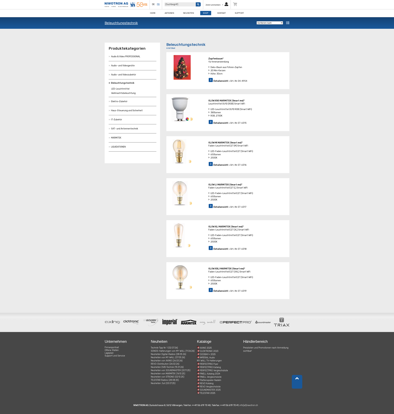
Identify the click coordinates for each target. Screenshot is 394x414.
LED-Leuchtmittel (120, 89)
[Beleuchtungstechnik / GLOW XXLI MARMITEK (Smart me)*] (182, 277)
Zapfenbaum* (215, 58)
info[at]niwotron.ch (248, 405)
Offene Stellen (112, 350)
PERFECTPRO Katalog (210, 367)
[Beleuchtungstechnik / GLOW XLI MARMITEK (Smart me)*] (182, 235)
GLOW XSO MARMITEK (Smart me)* (226, 100)
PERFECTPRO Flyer (209, 364)
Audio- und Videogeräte (123, 65)
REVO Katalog (206, 383)
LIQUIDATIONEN (118, 147)
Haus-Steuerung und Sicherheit (127, 110)
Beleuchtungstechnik (121, 23)
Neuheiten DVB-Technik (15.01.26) (167, 367)
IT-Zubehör (116, 119)
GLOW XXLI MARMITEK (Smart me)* (226, 268)
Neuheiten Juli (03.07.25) (163, 383)
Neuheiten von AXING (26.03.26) (167, 360)
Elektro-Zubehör (119, 101)
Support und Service (115, 355)
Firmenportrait (112, 347)
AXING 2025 (206, 348)
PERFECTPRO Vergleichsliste (214, 370)
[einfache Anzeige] (287, 23)
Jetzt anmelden (213, 5)
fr (158, 4)
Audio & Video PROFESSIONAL (125, 56)
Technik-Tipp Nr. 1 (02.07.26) (164, 347)
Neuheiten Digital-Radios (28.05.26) (168, 354)
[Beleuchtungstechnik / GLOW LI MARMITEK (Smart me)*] (182, 193)
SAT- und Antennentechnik (124, 128)
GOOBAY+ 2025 (208, 354)
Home (153, 13)
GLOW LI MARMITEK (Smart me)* (225, 184)
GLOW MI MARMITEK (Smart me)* (225, 142)
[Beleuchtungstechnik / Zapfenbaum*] (182, 67)
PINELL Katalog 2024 (210, 373)
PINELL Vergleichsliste (210, 377)
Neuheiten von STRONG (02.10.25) (167, 377)
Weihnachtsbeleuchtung (123, 93)
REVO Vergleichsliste (210, 386)
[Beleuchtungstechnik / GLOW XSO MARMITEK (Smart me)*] (182, 109)
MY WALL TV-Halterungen (209, 360)
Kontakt (221, 13)
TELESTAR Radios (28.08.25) (165, 380)
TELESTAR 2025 (207, 393)
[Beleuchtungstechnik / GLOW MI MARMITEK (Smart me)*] (182, 151)
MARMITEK (116, 137)
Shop (205, 13)
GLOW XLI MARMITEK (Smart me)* (226, 226)
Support (239, 13)
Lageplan (109, 353)
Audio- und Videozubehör (123, 74)
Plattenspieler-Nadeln (210, 380)
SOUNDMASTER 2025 (210, 390)
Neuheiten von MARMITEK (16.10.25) (168, 373)
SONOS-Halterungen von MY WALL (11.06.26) (173, 351)
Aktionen (169, 13)
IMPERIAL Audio (207, 357)
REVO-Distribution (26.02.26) (165, 364)
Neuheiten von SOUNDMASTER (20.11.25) (170, 370)
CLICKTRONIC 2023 (209, 351)
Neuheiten (188, 13)
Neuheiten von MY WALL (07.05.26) (168, 357)
